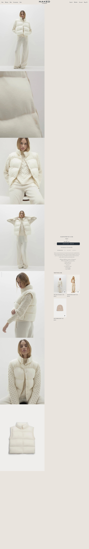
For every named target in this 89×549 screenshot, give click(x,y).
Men (11, 2)
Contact (74, 250)
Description (60, 250)
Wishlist (75, 2)
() (85, 2)
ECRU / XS (67, 241)
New (2, 2)
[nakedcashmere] (44, 2)
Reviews (69, 250)
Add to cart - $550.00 (68, 243)
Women (6, 2)
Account (80, 2)
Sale (21, 2)
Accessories (15, 2)
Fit (65, 250)
